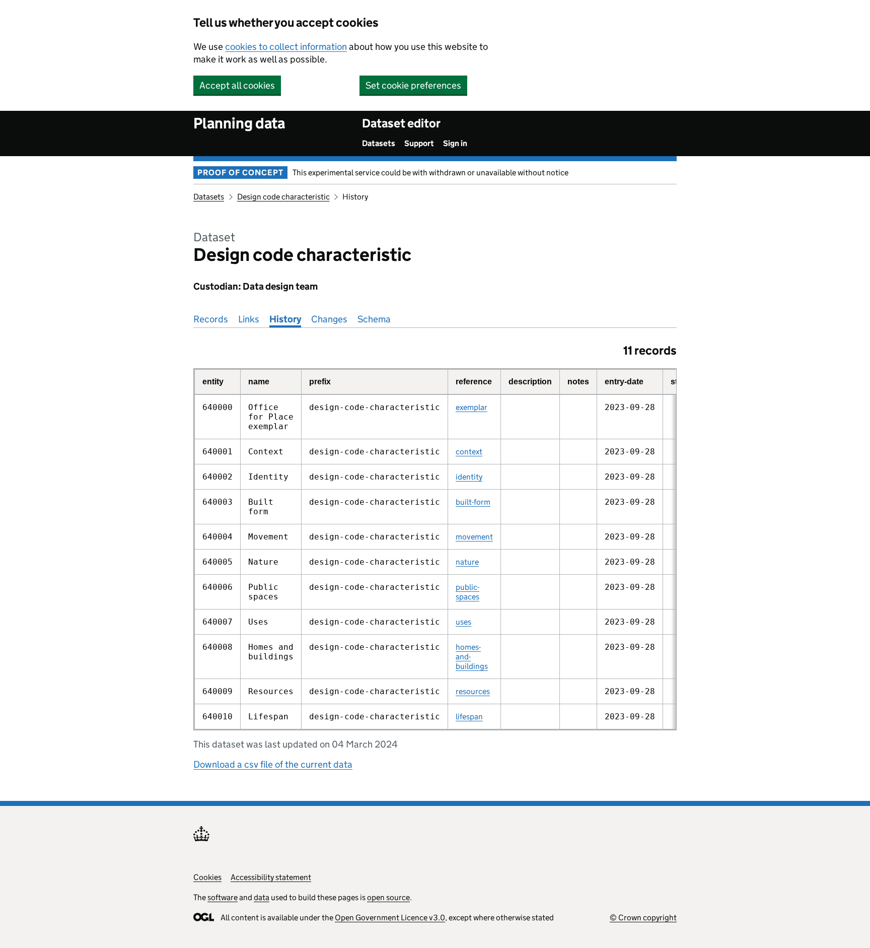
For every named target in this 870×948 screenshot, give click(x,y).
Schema (374, 319)
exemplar (471, 407)
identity (469, 477)
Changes (329, 319)
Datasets (378, 143)
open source (388, 897)
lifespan (469, 716)
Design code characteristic (283, 196)
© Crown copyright (643, 917)
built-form (473, 502)
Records (210, 319)
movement (474, 536)
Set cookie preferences (413, 85)
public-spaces (467, 591)
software (222, 897)
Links (248, 319)
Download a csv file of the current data (272, 764)
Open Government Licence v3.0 (390, 917)
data (261, 897)
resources (473, 691)
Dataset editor (401, 123)
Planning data (239, 123)
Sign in (455, 143)
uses (463, 622)
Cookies (207, 877)
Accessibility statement (271, 877)
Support (419, 143)
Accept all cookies (237, 85)
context (469, 451)
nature (467, 562)
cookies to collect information (286, 46)
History (285, 319)
